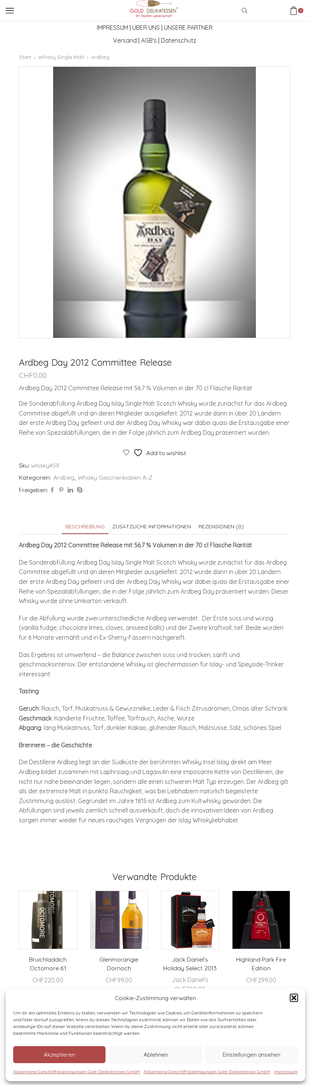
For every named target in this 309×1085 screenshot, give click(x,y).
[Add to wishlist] (64, 906)
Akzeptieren (59, 1054)
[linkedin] (70, 490)
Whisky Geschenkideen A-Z (115, 477)
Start (25, 57)
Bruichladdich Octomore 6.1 (48, 964)
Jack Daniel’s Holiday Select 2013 (190, 964)
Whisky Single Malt (61, 57)
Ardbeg (100, 57)
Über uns (146, 27)
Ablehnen (156, 1054)
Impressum (286, 1071)
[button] (294, 998)
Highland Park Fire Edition (261, 964)
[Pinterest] (61, 490)
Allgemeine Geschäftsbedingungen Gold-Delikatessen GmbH (76, 1071)
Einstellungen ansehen (251, 1054)
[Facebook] (52, 490)
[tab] (85, 526)
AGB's (149, 40)
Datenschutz (178, 40)
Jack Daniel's (190, 979)
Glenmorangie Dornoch (118, 964)
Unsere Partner (188, 27)
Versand (125, 40)
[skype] (79, 490)
